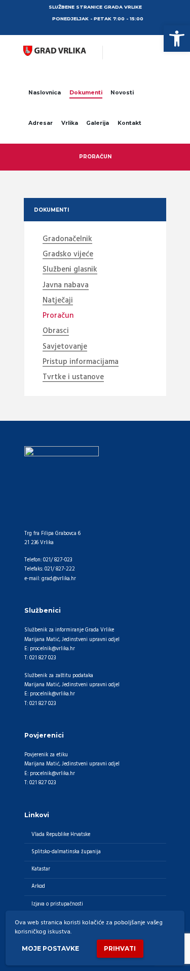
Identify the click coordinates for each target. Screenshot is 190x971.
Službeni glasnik (70, 270)
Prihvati (120, 948)
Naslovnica (44, 92)
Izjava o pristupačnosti (57, 904)
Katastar (40, 869)
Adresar (40, 123)
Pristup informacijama (81, 362)
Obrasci (56, 331)
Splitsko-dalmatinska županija (66, 852)
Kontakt (129, 123)
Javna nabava (66, 286)
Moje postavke (50, 948)
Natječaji (58, 301)
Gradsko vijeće (68, 255)
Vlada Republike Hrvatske (60, 834)
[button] (177, 38)
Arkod (38, 886)
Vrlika (69, 123)
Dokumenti (85, 92)
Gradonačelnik (67, 240)
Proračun (58, 316)
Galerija (97, 123)
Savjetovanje (65, 347)
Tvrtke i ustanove (73, 378)
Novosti (122, 92)
